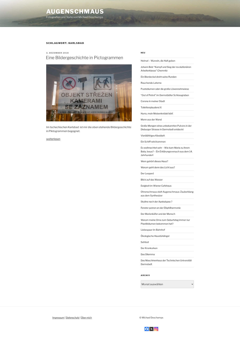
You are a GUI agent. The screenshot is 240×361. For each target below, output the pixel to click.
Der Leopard (147, 173)
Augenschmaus (75, 11)
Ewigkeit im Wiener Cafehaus (156, 185)
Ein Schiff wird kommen (153, 141)
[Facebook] (147, 329)
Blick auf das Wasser (152, 179)
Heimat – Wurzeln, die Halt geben (158, 60)
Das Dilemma (148, 254)
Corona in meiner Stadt (153, 101)
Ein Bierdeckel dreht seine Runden (158, 76)
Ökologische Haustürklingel (155, 236)
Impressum (58, 317)
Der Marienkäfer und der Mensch (158, 213)
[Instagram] (156, 329)
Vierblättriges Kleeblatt (153, 135)
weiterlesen (53, 139)
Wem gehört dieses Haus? (154, 161)
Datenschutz (72, 317)
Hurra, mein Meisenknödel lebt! (157, 113)
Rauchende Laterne (151, 82)
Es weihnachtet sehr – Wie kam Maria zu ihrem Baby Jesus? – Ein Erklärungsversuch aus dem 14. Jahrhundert (166, 151)
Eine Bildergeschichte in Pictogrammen (84, 57)
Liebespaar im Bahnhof (153, 229)
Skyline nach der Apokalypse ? (156, 201)
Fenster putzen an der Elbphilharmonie (161, 207)
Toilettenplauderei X (151, 107)
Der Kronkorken (149, 248)
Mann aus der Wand (151, 119)
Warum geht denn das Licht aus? (158, 167)
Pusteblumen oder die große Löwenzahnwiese (165, 88)
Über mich (86, 317)
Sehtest (145, 242)
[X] (151, 329)
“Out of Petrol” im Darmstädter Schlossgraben (165, 95)
